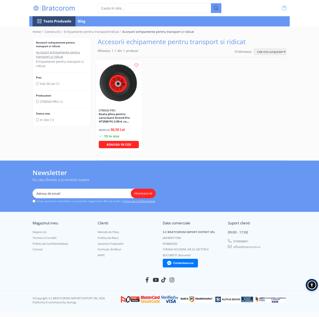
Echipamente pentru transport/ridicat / (93, 32)
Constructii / (53, 32)
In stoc (44, 120)
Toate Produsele (57, 21)
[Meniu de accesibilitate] (312, 285)
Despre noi (39, 232)
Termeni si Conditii (44, 238)
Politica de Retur (108, 238)
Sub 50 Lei (47, 84)
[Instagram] (172, 280)
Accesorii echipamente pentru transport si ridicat (58, 54)
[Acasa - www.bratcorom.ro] (54, 8)
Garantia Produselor (111, 244)
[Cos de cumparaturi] (284, 8)
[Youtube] (155, 280)
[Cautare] (216, 8)
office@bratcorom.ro (246, 247)
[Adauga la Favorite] (136, 65)
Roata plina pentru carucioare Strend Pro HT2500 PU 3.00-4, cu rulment (114, 117)
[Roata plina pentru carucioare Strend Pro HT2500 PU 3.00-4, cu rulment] (119, 83)
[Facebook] (147, 280)
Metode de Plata (108, 232)
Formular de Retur (109, 249)
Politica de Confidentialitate (139, 201)
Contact (38, 249)
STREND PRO (49, 102)
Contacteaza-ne (183, 263)
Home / (38, 32)
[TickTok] (164, 280)
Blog (81, 21)
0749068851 (240, 241)
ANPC (101, 255)
